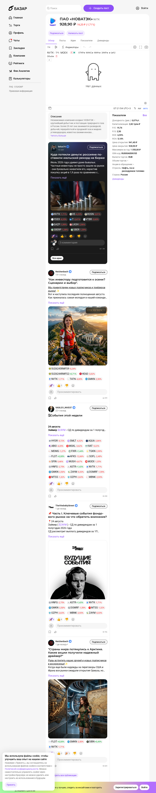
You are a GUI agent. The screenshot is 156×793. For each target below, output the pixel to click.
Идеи (73, 40)
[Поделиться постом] (58, 249)
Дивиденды (103, 40)
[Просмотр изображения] (78, 196)
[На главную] (18, 8)
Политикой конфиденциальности (21, 769)
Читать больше (58, 135)
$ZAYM (62, 430)
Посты (62, 40)
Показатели (86, 40)
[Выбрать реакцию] (85, 236)
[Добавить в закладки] (52, 249)
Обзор (51, 40)
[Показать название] (76, 19)
